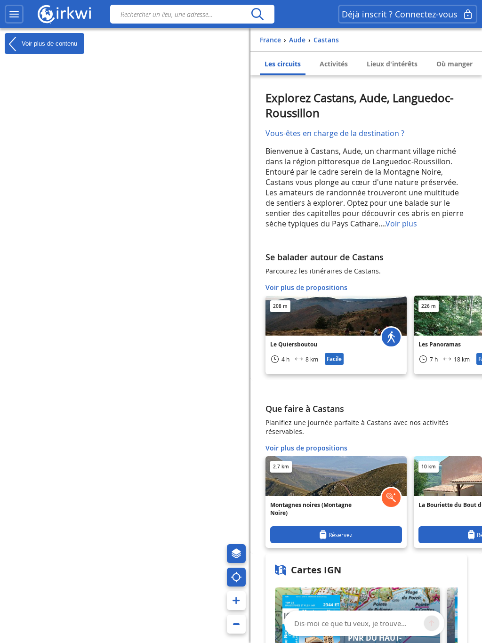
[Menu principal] (14, 14)
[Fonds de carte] (236, 553)
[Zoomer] (236, 600)
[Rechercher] (257, 14)
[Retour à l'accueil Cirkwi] (64, 14)
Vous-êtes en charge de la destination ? (334, 133)
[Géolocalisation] (236, 577)
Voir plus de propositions (306, 287)
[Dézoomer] (236, 624)
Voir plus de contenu (48, 43)
